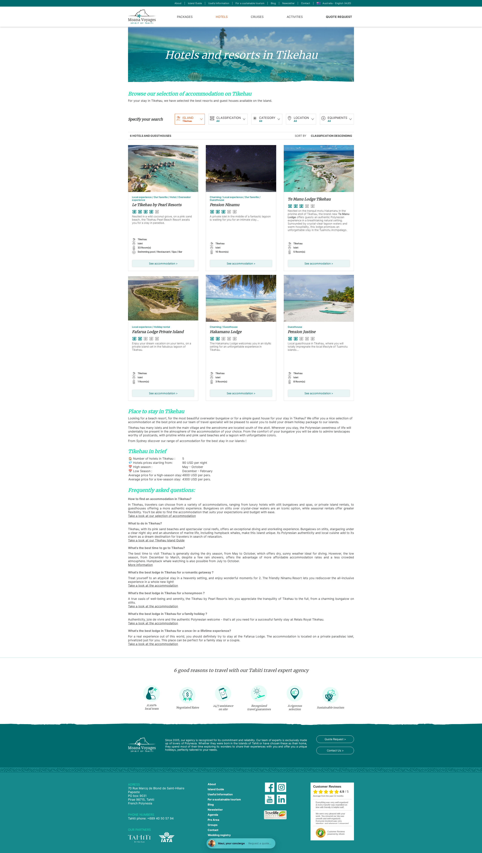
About (178, 3)
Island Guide (195, 3)
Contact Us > (335, 750)
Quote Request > (335, 739)
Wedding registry (219, 835)
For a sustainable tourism (250, 3)
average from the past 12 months (328, 796)
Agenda (213, 814)
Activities (295, 17)
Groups (212, 824)
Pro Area (213, 819)
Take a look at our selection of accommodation (162, 516)
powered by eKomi (336, 832)
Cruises (257, 17)
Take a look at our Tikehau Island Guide (156, 540)
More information (140, 565)
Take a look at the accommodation (153, 585)
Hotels (222, 17)
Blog (273, 3)
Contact (305, 3)
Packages (185, 17)
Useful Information (218, 3)
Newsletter (288, 3)
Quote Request (339, 17)
